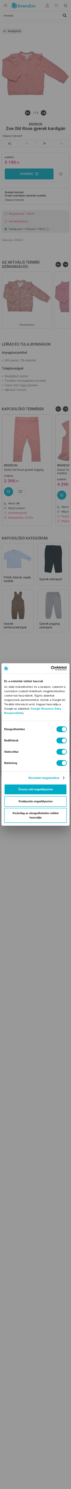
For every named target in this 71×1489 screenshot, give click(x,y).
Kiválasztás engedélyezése (36, 801)
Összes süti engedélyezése (35, 789)
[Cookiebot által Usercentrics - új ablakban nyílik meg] (51, 668)
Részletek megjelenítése (43, 777)
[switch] (61, 740)
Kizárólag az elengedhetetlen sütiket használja (36, 815)
